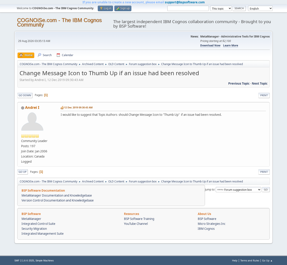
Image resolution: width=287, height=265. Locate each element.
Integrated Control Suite (38, 224)
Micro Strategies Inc (211, 224)
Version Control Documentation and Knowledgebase (58, 200)
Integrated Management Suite (43, 234)
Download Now (210, 45)
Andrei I (32, 107)
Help (234, 260)
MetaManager (31, 219)
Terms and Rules (249, 260)
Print (264, 95)
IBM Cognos (206, 229)
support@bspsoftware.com (185, 2)
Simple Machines (44, 260)
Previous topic (239, 83)
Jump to (209, 189)
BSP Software (207, 219)
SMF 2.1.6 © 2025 (24, 260)
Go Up (22, 171)
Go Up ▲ (267, 260)
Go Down (25, 95)
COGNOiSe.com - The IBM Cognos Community (59, 22)
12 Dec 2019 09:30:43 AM (78, 107)
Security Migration (34, 229)
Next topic (259, 83)
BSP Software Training (139, 219)
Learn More (230, 45)
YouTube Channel (136, 224)
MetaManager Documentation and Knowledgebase (57, 195)
